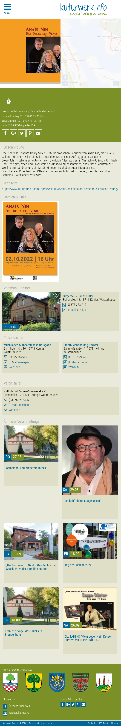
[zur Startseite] (83, 9)
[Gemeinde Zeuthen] (13, 682)
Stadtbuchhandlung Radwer (80, 345)
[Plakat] (30, 241)
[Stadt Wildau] (60, 682)
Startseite (92, 723)
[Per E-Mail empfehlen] (38, 133)
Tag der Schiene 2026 (78, 565)
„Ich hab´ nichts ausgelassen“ (82, 501)
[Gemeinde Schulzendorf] (84, 682)
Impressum (47, 723)
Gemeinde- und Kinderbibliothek (26, 468)
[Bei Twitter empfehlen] (22, 133)
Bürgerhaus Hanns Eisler (77, 296)
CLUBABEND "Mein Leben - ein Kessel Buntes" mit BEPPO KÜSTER (88, 638)
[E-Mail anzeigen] (77, 310)
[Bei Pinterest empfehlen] (30, 133)
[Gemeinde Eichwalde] (37, 682)
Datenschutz (34, 723)
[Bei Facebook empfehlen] (5, 133)
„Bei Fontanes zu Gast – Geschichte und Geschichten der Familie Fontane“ (31, 567)
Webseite (14, 367)
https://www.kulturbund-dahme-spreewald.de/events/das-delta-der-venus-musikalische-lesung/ (60, 189)
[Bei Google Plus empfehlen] (13, 133)
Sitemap (114, 723)
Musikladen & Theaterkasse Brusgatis (27, 345)
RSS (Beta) (103, 723)
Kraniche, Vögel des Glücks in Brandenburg (23, 632)
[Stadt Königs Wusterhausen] (107, 682)
